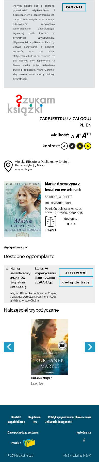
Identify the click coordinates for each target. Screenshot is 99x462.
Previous (9, 347)
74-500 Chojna (23, 169)
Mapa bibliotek (16, 422)
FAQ (35, 422)
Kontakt (16, 417)
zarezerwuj (76, 272)
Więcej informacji (14, 247)
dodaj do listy (76, 282)
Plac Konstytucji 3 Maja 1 (30, 165)
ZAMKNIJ (74, 7)
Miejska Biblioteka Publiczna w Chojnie (42, 162)
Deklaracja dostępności (58, 422)
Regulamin (34, 417)
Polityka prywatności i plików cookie (69, 417)
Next (90, 347)
